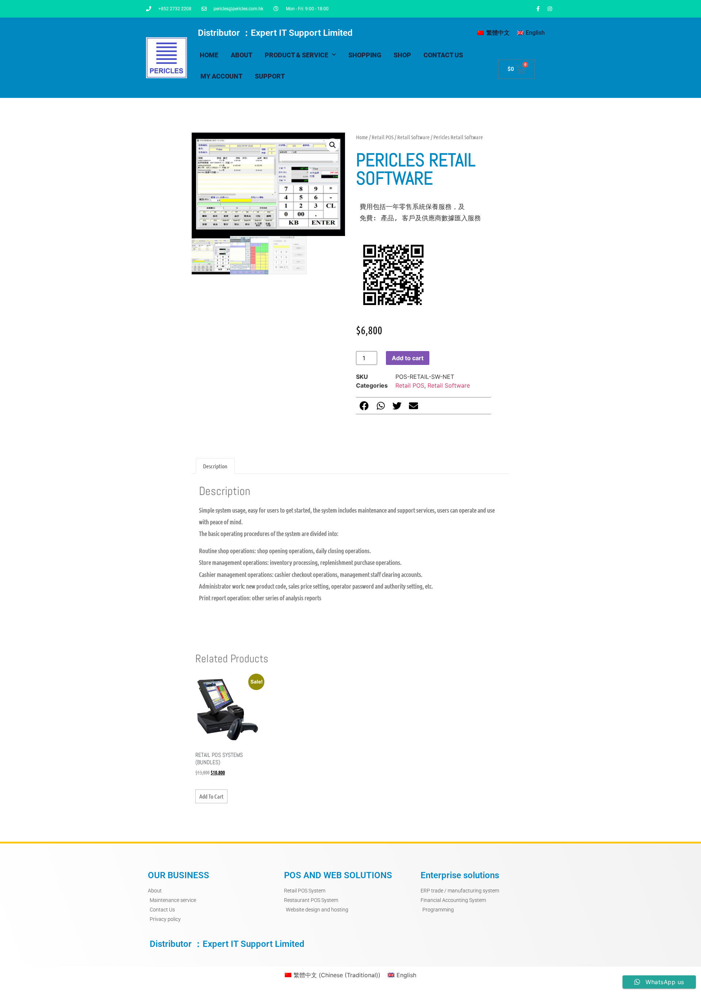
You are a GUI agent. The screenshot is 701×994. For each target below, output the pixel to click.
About (241, 55)
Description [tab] (215, 465)
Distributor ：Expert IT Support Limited (275, 33)
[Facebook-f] (538, 9)
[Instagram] (550, 9)
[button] (332, 145)
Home (209, 55)
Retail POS (383, 137)
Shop (402, 55)
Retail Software (413, 137)
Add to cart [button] (211, 796)
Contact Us (443, 55)
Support (270, 76)
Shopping (364, 55)
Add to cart (408, 358)
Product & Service (296, 55)
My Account (221, 76)
